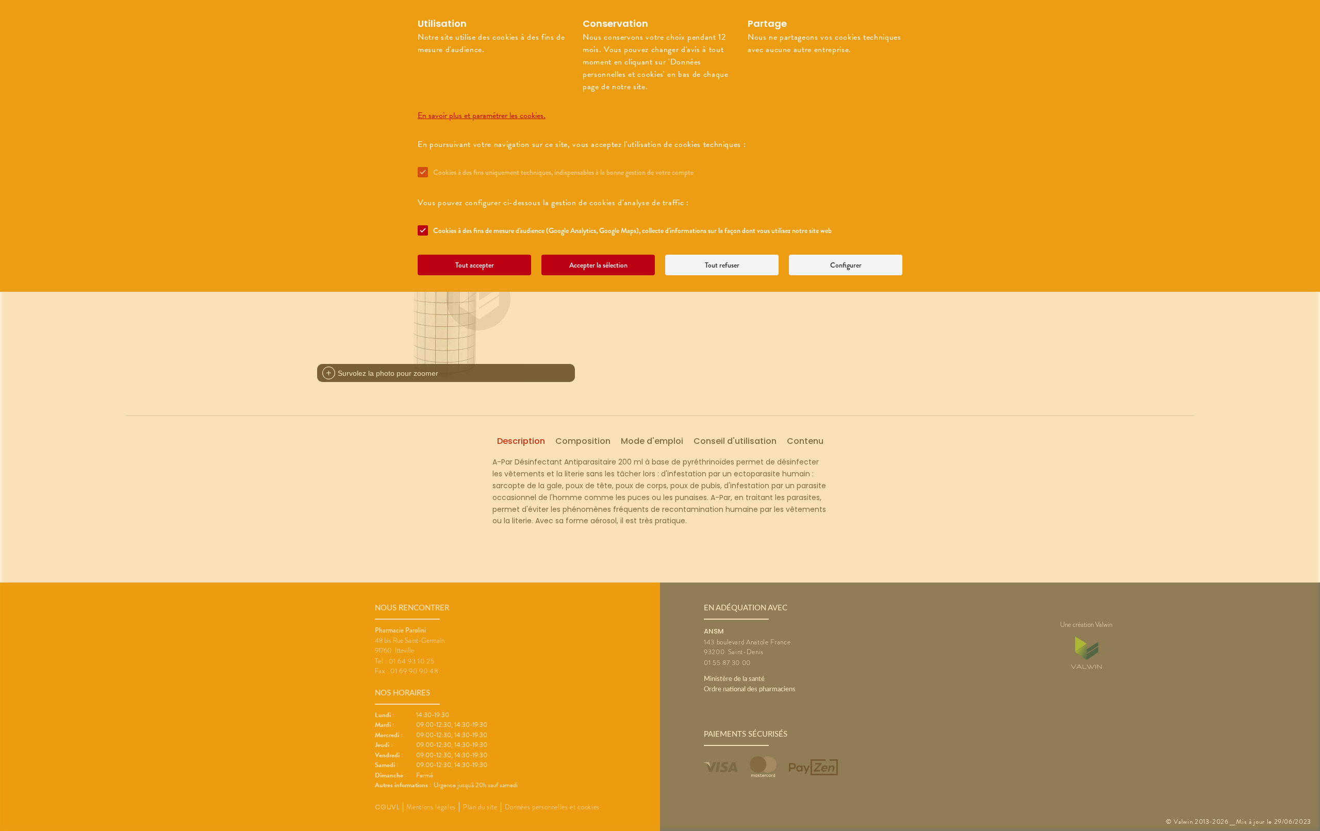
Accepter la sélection (598, 265)
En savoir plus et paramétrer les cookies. (482, 115)
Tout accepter (474, 265)
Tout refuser (722, 265)
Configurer (846, 265)
